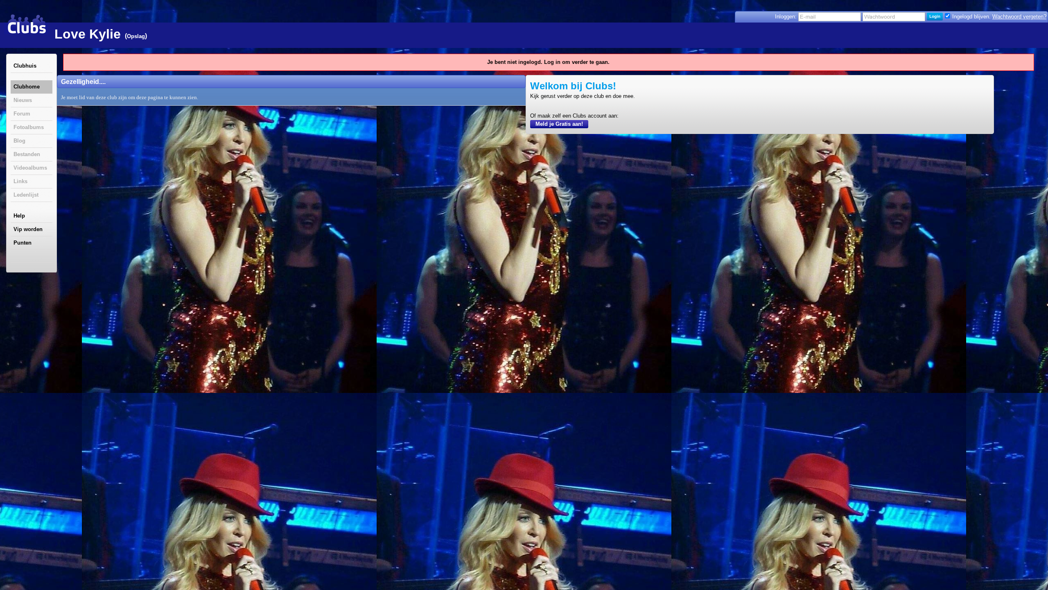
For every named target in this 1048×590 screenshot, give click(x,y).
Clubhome (27, 87)
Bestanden (27, 154)
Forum (22, 114)
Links (20, 181)
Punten (23, 243)
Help (19, 216)
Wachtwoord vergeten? (1019, 17)
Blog (19, 141)
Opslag (136, 36)
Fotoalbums (29, 127)
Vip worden (28, 229)
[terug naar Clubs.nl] (26, 24)
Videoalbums (30, 168)
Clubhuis (25, 66)
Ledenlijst (26, 195)
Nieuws (23, 100)
